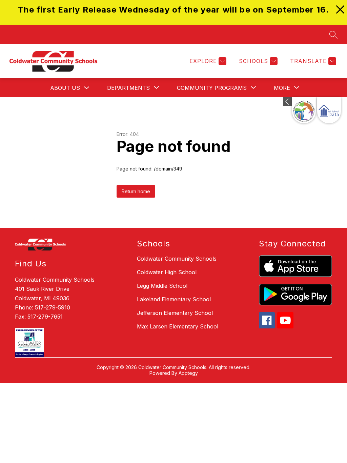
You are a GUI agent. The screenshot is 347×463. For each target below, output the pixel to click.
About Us (65, 87)
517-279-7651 (45, 316)
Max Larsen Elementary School (177, 326)
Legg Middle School (162, 285)
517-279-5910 (52, 307)
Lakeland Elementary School (174, 299)
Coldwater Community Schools (177, 258)
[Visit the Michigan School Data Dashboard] (329, 110)
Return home (136, 191)
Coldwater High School (167, 272)
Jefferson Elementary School (175, 312)
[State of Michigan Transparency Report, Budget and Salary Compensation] (304, 110)
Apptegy (188, 373)
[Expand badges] (287, 101)
